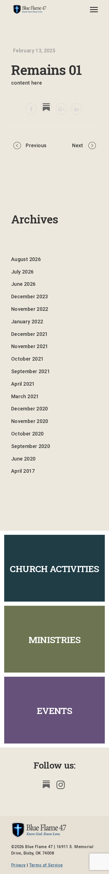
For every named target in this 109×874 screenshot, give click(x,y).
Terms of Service (46, 865)
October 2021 (27, 359)
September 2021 (30, 371)
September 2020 (30, 446)
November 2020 (29, 421)
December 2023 (29, 296)
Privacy (18, 865)
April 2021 (23, 384)
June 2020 (23, 459)
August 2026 (26, 259)
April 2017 (23, 471)
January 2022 (27, 321)
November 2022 (29, 309)
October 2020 (27, 434)
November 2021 (29, 346)
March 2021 (25, 396)
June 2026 (23, 284)
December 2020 (29, 409)
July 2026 (22, 272)
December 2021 (29, 334)
